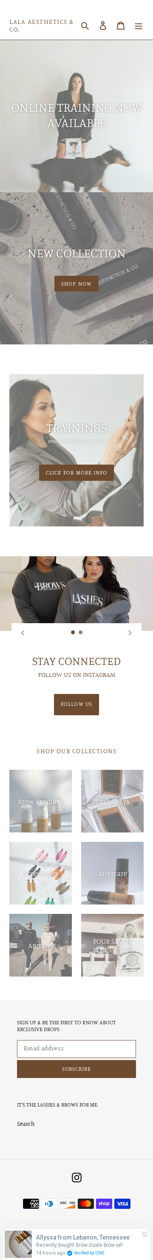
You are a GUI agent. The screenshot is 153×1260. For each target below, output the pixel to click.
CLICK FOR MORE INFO (76, 472)
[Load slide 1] (73, 632)
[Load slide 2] (81, 632)
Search (25, 1124)
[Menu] (138, 26)
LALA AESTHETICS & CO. (41, 25)
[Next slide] (130, 632)
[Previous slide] (23, 632)
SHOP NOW (76, 283)
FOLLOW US (76, 703)
